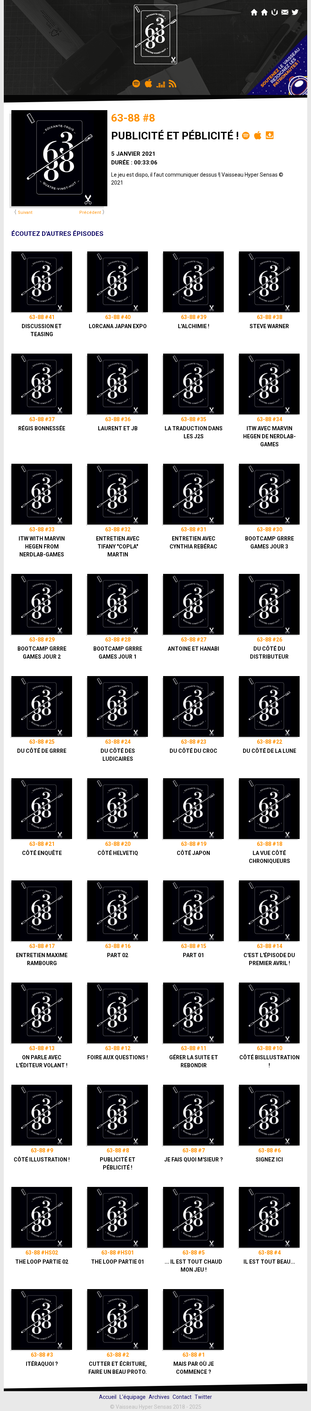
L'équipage (132, 1397)
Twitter (203, 1397)
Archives (159, 1397)
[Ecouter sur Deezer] (160, 82)
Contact (182, 1397)
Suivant (25, 212)
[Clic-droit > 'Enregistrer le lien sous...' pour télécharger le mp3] (269, 134)
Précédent (90, 212)
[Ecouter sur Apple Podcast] (148, 82)
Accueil (107, 1397)
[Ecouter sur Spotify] (136, 82)
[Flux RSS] (172, 82)
